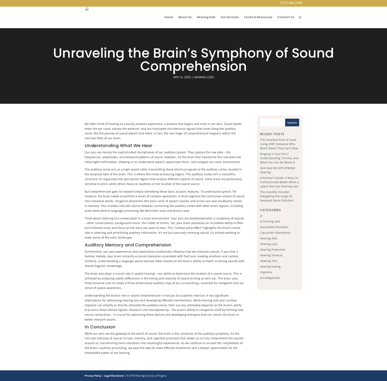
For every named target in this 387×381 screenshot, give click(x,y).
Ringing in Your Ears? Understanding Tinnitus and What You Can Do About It (279, 158)
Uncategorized (270, 278)
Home (168, 17)
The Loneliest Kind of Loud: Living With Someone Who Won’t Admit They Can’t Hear (279, 144)
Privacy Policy (93, 375)
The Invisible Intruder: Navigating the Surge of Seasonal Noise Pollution (276, 196)
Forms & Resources (258, 17)
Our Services (230, 17)
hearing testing (270, 266)
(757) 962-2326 (291, 3)
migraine (266, 272)
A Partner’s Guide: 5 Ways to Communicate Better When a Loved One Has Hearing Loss (279, 182)
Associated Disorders (274, 227)
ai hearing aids (270, 221)
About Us (185, 17)
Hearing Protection (272, 249)
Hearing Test (268, 261)
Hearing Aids (206, 17)
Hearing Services (271, 255)
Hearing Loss (204, 77)
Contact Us (285, 17)
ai (261, 216)
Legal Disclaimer (114, 375)
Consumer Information (275, 233)
